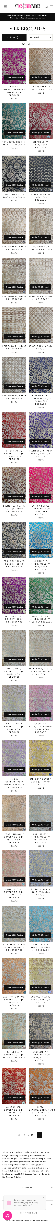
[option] (27, 16)
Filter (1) (14, 37)
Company (27, 1187)
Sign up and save (27, 1213)
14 (32, 1134)
